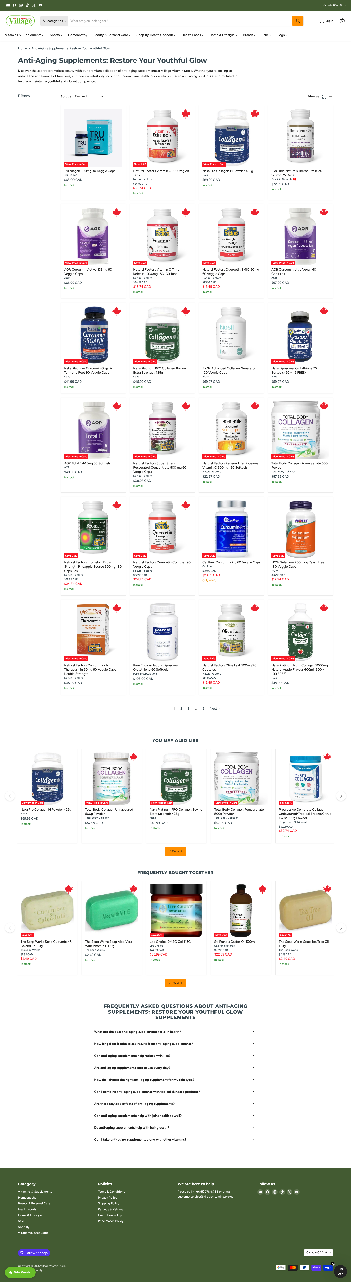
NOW (274, 570)
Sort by (66, 96)
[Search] (297, 21)
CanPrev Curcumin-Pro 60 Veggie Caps (231, 562)
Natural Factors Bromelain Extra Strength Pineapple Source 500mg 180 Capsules (93, 566)
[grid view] (324, 96)
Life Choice (156, 945)
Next (214, 708)
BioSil (205, 376)
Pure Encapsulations (145, 673)
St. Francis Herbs (224, 945)
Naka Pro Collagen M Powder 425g (227, 171)
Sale (265, 35)
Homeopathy (77, 35)
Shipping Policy (108, 1203)
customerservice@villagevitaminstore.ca (205, 1196)
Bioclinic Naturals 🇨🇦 (283, 179)
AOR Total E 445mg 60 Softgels (87, 463)
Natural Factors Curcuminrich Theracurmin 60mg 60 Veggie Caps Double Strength (90, 669)
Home (22, 48)
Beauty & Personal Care (111, 35)
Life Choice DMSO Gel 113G (170, 942)
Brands (248, 35)
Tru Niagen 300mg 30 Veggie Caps (89, 171)
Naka (205, 174)
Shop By (23, 1227)
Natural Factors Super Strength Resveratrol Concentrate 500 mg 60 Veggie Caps (159, 467)
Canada (333, 5)
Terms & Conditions (111, 1191)
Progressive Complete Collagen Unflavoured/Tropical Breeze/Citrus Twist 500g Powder (305, 813)
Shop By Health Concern (155, 35)
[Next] (341, 796)
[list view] (330, 96)
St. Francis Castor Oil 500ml (235, 942)
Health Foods (192, 35)
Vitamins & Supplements (23, 35)
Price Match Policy (111, 1221)
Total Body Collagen (283, 471)
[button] (327, 20)
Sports (55, 35)
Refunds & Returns (110, 1209)
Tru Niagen (70, 174)
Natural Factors (142, 179)
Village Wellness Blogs (33, 1233)
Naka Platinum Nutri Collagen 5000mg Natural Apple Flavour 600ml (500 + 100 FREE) (299, 669)
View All (176, 851)
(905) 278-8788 (207, 1191)
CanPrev (207, 566)
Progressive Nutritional (293, 822)
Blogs (280, 35)
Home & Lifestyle (222, 35)
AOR (67, 277)
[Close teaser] (333, 1264)
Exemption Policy (110, 1215)
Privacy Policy (107, 1197)
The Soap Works (30, 949)
